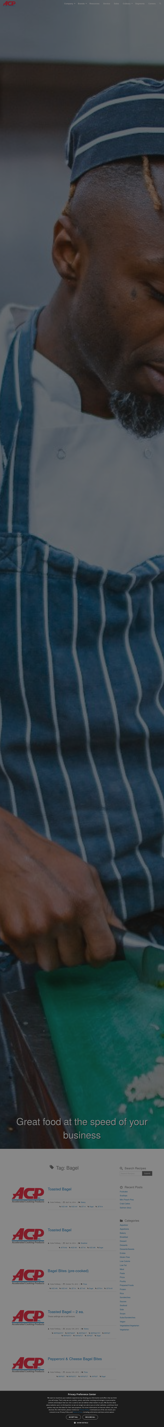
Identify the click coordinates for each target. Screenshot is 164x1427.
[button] (82, 1422)
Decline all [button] (90, 1417)
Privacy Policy (84, 1410)
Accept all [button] (73, 1417)
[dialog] (82, 1409)
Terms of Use (77, 1412)
